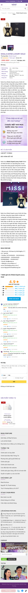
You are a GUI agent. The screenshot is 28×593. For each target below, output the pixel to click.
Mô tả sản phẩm (6, 149)
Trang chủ (3, 13)
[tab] (14, 149)
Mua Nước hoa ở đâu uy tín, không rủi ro (12, 444)
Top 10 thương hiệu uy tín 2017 (10, 488)
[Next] (24, 30)
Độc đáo (11, 75)
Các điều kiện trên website (9, 467)
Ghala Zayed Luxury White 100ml (7, 416)
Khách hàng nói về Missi (8, 500)
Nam (10, 69)
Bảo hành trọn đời (6, 497)
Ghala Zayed (11, 13)
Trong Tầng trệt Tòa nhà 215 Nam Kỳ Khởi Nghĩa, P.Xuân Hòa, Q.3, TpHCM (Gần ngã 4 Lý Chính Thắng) (13, 515)
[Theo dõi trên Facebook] (16, 1)
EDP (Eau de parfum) (14, 73)
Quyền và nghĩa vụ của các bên (10, 473)
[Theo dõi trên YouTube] (21, 1)
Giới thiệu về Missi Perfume (9, 438)
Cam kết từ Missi (6, 153)
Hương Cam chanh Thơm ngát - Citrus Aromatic (16, 71)
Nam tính (22, 75)
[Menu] (2, 5)
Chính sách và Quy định (8, 452)
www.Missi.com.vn (7, 525)
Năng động (11, 76)
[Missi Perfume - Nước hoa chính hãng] (14, 5)
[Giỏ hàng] (26, 4)
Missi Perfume (5, 482)
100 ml (10, 77)
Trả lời (4, 311)
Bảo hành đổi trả (7, 156)
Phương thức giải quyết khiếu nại (10, 458)
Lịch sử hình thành (6, 441)
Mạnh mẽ (16, 75)
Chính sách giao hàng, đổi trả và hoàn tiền (13, 470)
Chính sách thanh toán (7, 464)
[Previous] (3, 30)
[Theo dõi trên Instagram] (18, 1)
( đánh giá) (11, 58)
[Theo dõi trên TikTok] (19, 1)
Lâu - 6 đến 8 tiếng (13, 68)
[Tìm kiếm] (25, 8)
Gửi (14, 381)
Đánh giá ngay (14, 299)
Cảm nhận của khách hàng (9, 503)
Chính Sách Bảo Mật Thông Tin (10, 455)
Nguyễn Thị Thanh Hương (8, 485)
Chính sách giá (5, 461)
